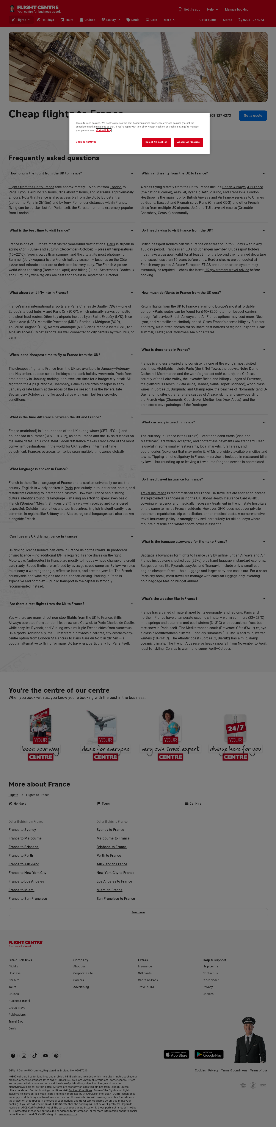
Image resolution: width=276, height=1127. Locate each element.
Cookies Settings (86, 141)
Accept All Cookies (188, 141)
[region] (139, 133)
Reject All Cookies (156, 141)
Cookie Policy (103, 130)
